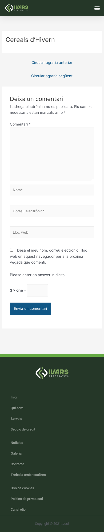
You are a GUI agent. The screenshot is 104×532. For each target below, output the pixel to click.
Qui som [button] (17, 408)
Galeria (16, 453)
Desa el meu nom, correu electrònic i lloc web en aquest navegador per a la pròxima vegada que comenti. (48, 256)
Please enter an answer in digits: (38, 275)
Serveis (16, 419)
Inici (14, 397)
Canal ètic (18, 509)
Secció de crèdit (23, 429)
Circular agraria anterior (51, 62)
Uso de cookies (22, 488)
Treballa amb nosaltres (28, 475)
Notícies (17, 443)
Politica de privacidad (27, 499)
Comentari (20, 124)
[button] (97, 7)
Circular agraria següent (52, 76)
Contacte (17, 464)
